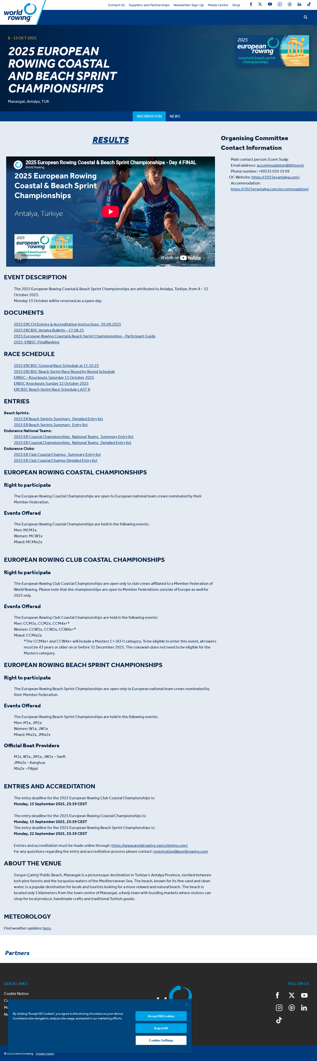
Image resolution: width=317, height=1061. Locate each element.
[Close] (186, 1004)
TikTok (309, 5)
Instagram (280, 5)
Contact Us (116, 5)
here (47, 928)
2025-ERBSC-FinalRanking (36, 342)
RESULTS (110, 140)
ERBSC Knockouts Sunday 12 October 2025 (51, 383)
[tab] (149, 116)
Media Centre (218, 5)
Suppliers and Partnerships (149, 5)
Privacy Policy (45, 1053)
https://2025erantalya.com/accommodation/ (270, 189)
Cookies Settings (161, 1040)
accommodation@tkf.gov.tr (280, 165)
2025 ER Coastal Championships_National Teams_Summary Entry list (73, 436)
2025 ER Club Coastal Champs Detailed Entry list (55, 460)
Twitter (260, 5)
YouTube (270, 5)
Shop (236, 5)
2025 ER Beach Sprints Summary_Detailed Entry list (58, 418)
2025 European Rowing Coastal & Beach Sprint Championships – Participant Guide (85, 336)
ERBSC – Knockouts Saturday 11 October (49, 377)
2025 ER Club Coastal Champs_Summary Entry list (57, 454)
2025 (89, 377)
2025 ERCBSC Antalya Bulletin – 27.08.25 (49, 330)
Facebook (251, 5)
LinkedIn (299, 5)
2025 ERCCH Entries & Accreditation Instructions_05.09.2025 (67, 324)
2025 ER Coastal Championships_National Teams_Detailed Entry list (72, 442)
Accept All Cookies (161, 1016)
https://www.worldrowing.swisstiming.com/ (149, 845)
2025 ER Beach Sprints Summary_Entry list (51, 424)
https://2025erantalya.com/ (276, 177)
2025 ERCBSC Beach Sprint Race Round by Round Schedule (64, 371)
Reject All (161, 1028)
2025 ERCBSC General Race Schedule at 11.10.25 (56, 365)
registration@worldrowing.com (180, 851)
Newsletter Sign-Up (189, 5)
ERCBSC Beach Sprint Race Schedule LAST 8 (52, 389)
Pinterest (290, 5)
